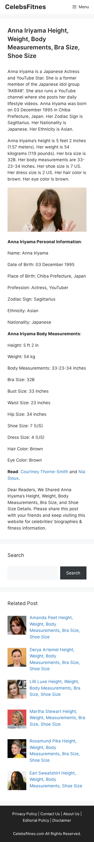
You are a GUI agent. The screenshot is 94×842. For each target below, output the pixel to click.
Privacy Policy (24, 813)
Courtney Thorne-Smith (44, 471)
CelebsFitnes (25, 7)
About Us (71, 813)
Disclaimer (61, 820)
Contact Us (50, 813)
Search (73, 572)
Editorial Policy (36, 820)
